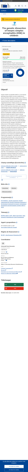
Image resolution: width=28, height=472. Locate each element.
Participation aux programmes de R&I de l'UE (12, 272)
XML (15, 284)
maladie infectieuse (11, 167)
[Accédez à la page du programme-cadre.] (14, 23)
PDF (15, 288)
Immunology (5, 188)
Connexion (15, 5)
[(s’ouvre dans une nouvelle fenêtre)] (5, 5)
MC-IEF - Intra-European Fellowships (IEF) (11, 235)
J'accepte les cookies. (14, 466)
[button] (18, 5)
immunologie (13, 171)
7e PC (4, 14)
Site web (4, 270)
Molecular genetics (6, 191)
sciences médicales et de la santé (9, 166)
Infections (14, 188)
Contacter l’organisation (8, 268)
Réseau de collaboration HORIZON (10, 273)
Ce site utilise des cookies (9, 461)
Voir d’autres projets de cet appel (9, 227)
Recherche (22, 5)
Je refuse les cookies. (14, 469)
